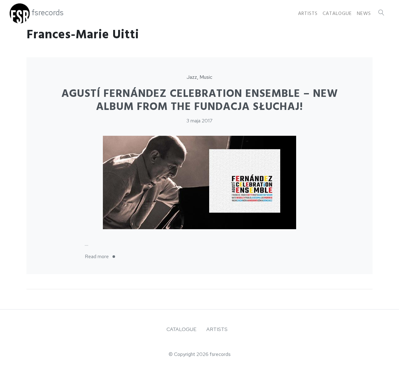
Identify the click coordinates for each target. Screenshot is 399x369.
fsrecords (47, 12)
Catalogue (337, 13)
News (364, 13)
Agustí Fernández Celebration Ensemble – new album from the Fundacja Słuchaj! (199, 100)
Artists (308, 13)
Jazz (192, 77)
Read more (102, 256)
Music (206, 77)
